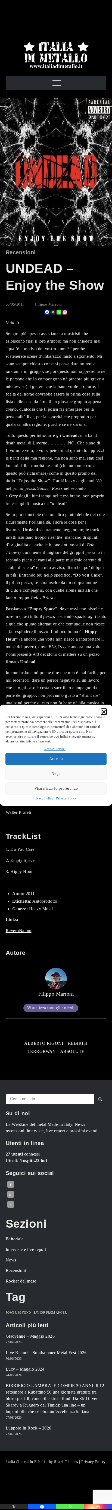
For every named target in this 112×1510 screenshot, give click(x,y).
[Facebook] (47, 312)
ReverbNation (19, 930)
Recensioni (21, 252)
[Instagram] (65, 312)
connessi (23, 1154)
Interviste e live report (26, 1249)
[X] (53, 312)
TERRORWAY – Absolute (56, 1051)
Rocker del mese (21, 1281)
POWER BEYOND (18, 1312)
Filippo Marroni (48, 304)
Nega (56, 773)
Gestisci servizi (55, 749)
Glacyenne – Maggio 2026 (30, 1336)
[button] (104, 711)
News (11, 1260)
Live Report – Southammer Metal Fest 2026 (46, 1352)
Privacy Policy (43, 798)
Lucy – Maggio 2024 (25, 1369)
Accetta (56, 758)
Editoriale (15, 1239)
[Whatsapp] (59, 312)
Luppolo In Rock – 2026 (28, 1428)
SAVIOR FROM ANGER (50, 1312)
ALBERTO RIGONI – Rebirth (56, 1043)
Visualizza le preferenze (56, 788)
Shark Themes (66, 1462)
